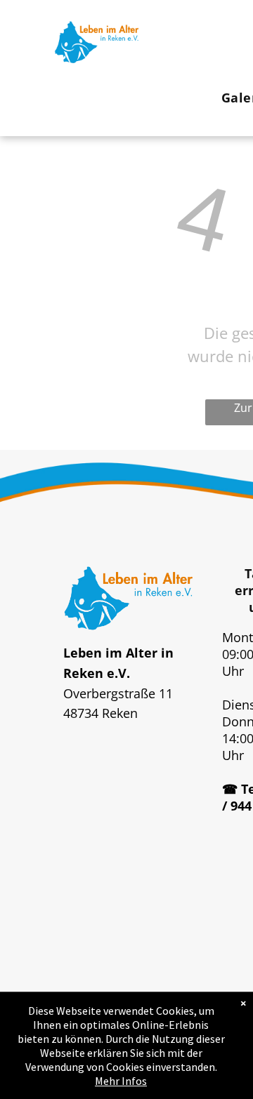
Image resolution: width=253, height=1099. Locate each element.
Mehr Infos (121, 1081)
